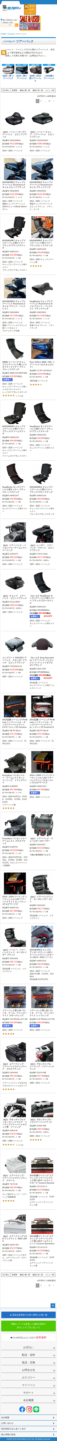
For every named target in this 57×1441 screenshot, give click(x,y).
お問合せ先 (28, 1370)
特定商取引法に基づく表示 (13, 1429)
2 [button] (41, 101)
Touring (11, 34)
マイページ (28, 1385)
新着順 (14, 90)
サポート (28, 1392)
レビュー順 (49, 90)
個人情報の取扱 (8, 1434)
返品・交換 (28, 1362)
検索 (16, 25)
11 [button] (49, 101)
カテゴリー (28, 1377)
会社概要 (28, 1400)
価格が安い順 (37, 90)
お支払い (28, 1347)
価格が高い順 (25, 90)
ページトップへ (53, 1305)
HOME (3, 34)
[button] (54, 101)
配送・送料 (28, 1354)
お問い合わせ (7, 1423)
